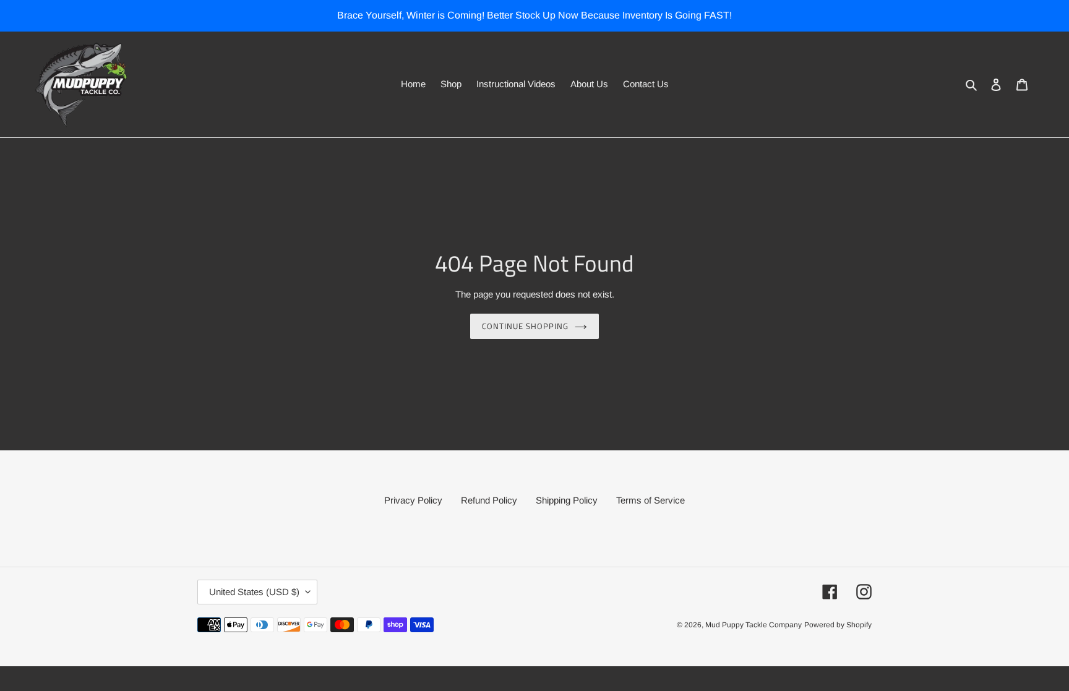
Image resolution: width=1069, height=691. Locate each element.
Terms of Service (650, 500)
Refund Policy (489, 500)
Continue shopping (525, 326)
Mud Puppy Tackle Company (753, 624)
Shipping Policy (567, 500)
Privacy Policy (413, 500)
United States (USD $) (254, 591)
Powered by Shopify (838, 624)
